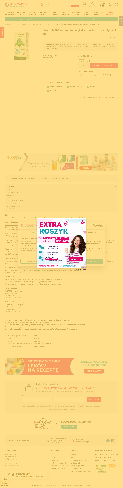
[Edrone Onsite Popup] (61, 244)
